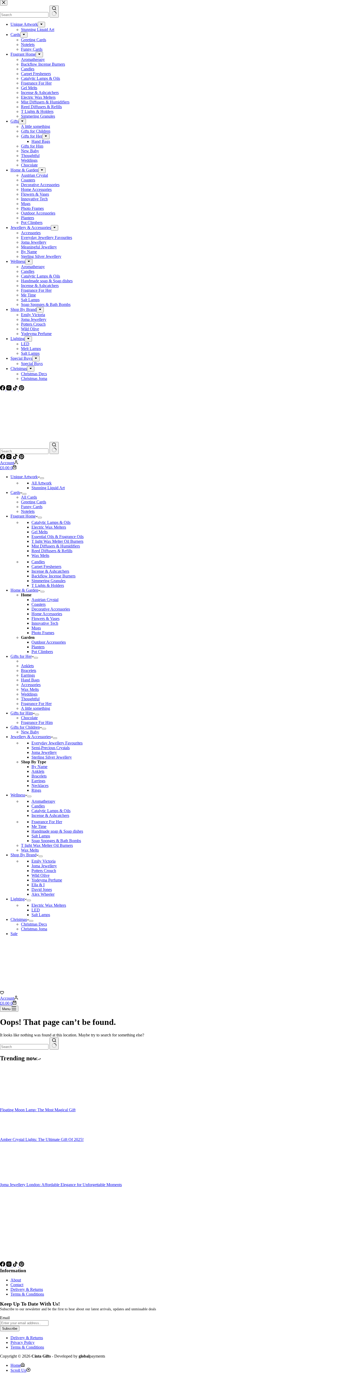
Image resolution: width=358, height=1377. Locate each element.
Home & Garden (24, 590)
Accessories (31, 684)
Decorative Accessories (50, 609)
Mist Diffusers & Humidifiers (55, 546)
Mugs (36, 628)
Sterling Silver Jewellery (51, 757)
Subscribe (9, 1329)
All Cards (29, 497)
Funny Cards (31, 506)
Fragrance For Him (37, 722)
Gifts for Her (21, 656)
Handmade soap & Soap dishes (57, 831)
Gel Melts (39, 532)
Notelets (28, 511)
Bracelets (28, 670)
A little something (35, 708)
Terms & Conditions (27, 1294)
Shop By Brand (23, 855)
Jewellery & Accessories (30, 736)
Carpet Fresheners (46, 566)
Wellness (17, 795)
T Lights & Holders (47, 585)
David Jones (41, 889)
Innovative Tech (44, 623)
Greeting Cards (33, 502)
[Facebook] (3, 458)
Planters (38, 647)
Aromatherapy (43, 801)
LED (35, 910)
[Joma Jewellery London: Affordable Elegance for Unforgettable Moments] (19, 1180)
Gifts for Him (21, 713)
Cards (15, 492)
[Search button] (54, 448)
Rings (36, 790)
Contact (16, 1284)
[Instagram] (9, 458)
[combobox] (24, 451)
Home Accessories (46, 614)
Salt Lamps (40, 836)
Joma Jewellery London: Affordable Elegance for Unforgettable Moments (61, 1184)
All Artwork (41, 483)
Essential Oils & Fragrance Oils (57, 536)
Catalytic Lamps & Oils (50, 522)
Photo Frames (42, 632)
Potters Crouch (43, 870)
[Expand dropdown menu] (42, 478)
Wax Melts (40, 555)
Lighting (17, 899)
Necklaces (39, 785)
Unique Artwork (24, 476)
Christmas (18, 919)
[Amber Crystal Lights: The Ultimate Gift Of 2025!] (19, 1135)
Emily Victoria (43, 861)
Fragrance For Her (36, 703)
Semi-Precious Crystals (50, 747)
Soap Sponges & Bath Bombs (56, 840)
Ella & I (38, 885)
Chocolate (29, 718)
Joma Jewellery (44, 752)
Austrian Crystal (44, 599)
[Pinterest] (21, 458)
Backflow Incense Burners (53, 576)
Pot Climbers (42, 651)
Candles (38, 562)
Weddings (29, 694)
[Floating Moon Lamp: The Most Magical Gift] (19, 1105)
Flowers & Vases (45, 618)
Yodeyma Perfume (46, 880)
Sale (14, 933)
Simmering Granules (48, 580)
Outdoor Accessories (48, 642)
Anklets (27, 666)
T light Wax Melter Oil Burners (57, 541)
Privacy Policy (22, 1342)
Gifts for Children (25, 727)
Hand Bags (30, 680)
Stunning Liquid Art (48, 488)
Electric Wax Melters (48, 527)
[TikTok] (16, 458)
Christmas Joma (34, 929)
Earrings (28, 675)
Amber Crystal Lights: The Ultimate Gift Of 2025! (42, 1139)
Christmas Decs (34, 924)
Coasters (38, 604)
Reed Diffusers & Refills (51, 551)
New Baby (30, 732)
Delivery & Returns (26, 1289)
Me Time (38, 826)
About (15, 1280)
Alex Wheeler (43, 894)
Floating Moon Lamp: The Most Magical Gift (37, 1110)
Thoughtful (30, 699)
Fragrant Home (23, 516)
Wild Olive (40, 875)
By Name (39, 766)
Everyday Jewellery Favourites (57, 743)
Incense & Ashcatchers (50, 571)
